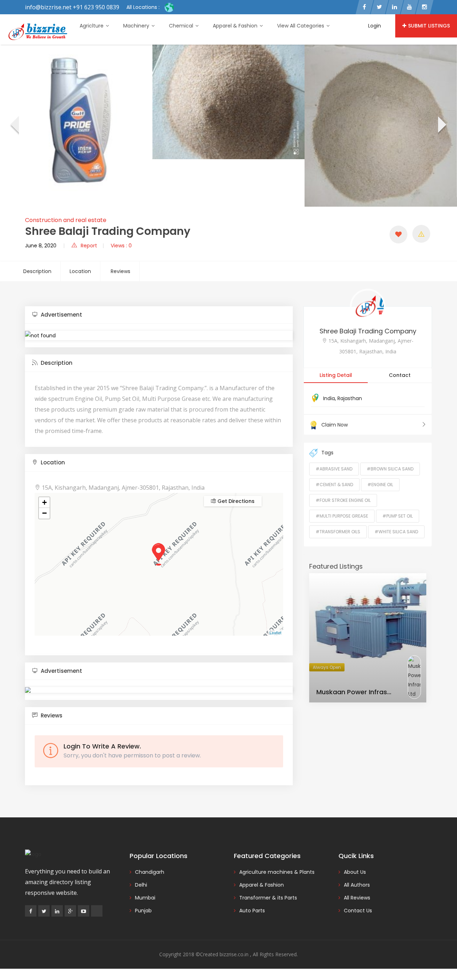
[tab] (159, 315)
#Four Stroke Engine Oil (343, 500)
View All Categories (301, 25)
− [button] (44, 513)
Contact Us (358, 910)
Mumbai (145, 897)
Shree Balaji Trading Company (368, 331)
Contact (400, 375)
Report (89, 245)
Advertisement (60, 314)
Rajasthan (349, 398)
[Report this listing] (421, 234)
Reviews (120, 271)
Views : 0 (121, 245)
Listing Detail (336, 375)
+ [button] (44, 502)
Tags (327, 452)
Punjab (143, 910)
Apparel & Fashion (236, 25)
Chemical (182, 25)
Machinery (137, 25)
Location (80, 271)
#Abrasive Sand (334, 469)
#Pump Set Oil (397, 516)
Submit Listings (429, 25)
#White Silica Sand (396, 532)
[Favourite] (398, 234)
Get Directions (235, 501)
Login (374, 25)
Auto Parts (252, 910)
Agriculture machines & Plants (277, 872)
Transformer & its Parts (268, 897)
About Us (355, 872)
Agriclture (92, 25)
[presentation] (14, 125)
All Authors (357, 884)
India (329, 398)
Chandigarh (149, 872)
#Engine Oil (380, 485)
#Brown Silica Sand (390, 469)
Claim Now (334, 424)
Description (37, 271)
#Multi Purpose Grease (342, 516)
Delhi (141, 884)
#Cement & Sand (334, 485)
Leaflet (275, 632)
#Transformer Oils (338, 532)
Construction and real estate (65, 220)
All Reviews (357, 897)
